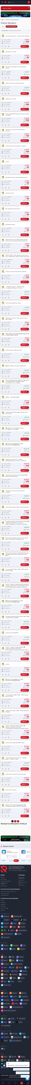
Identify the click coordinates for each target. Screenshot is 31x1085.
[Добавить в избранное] (5, 46)
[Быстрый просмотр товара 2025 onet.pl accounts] (9, 800)
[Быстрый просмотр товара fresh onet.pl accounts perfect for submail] (9, 156)
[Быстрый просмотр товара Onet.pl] (9, 674)
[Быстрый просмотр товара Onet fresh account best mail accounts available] (9, 502)
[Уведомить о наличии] (2, 46)
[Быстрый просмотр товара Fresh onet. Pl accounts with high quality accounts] (9, 140)
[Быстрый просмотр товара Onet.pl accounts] (9, 203)
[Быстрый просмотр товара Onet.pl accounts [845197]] (9, 643)
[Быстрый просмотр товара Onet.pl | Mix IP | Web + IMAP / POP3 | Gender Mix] (9, 517)
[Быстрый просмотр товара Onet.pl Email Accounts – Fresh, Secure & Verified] (9, 46)
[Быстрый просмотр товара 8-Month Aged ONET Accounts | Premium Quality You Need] (9, 125)
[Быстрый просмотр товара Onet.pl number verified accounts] (9, 360)
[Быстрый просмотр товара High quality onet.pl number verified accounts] (9, 188)
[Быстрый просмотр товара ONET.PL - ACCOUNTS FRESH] (9, 407)
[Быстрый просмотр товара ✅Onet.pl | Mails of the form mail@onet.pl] (9, 376)
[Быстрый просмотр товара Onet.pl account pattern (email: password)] (9, 282)
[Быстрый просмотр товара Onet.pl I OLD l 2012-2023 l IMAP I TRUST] (9, 753)
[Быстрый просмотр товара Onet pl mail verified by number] (9, 313)
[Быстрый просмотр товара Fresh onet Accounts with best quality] (9, 93)
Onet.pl (7, 19)
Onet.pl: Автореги (11, 26)
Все (3, 26)
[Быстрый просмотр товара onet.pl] (9, 172)
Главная (3, 19)
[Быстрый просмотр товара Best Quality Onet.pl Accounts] (9, 219)
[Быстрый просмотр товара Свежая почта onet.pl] (9, 62)
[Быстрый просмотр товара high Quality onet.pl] (9, 235)
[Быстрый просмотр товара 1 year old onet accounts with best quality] (9, 784)
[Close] (29, 7)
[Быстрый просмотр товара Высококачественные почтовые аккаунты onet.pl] (9, 78)
